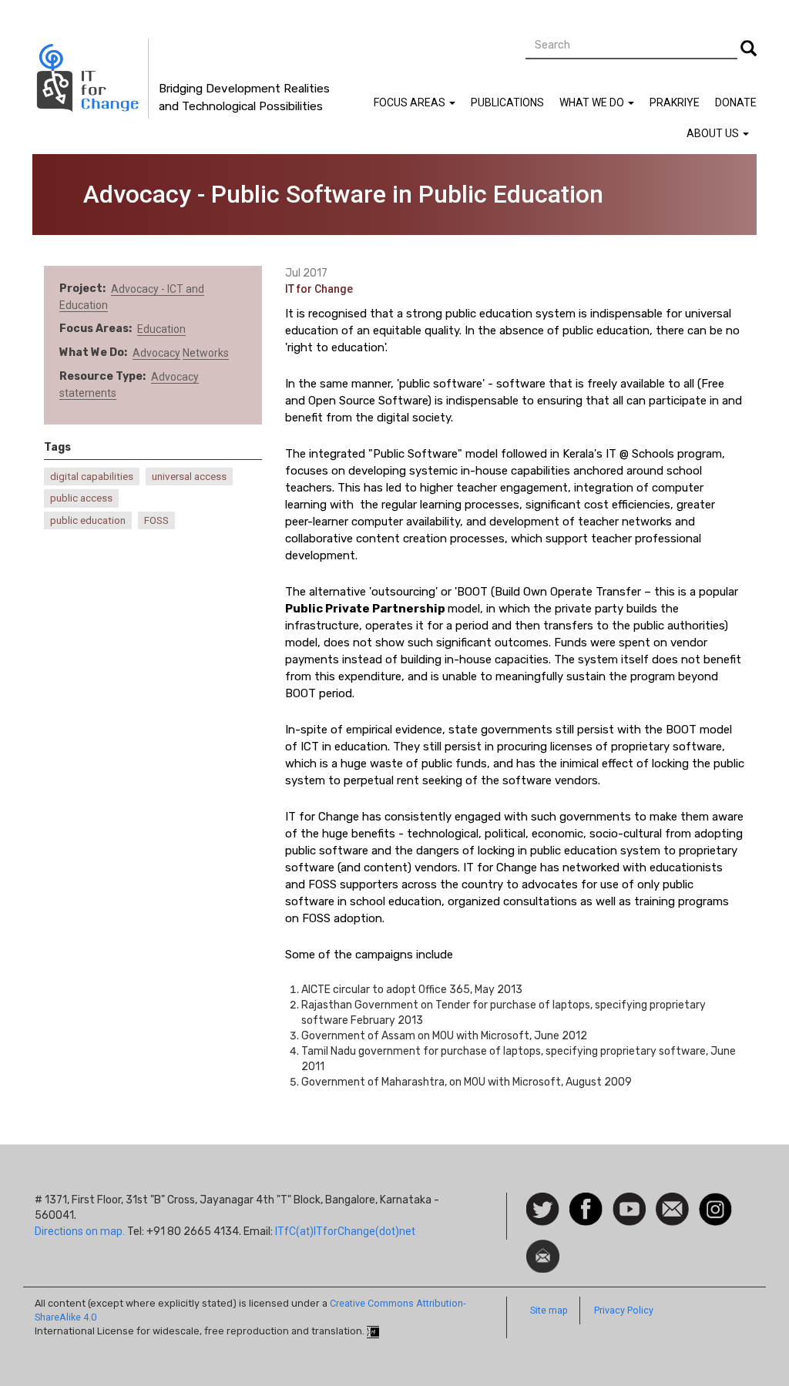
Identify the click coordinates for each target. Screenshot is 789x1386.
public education (88, 520)
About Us (714, 133)
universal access (189, 476)
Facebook (586, 1200)
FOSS (156, 520)
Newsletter (542, 1247)
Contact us (672, 1208)
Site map (549, 1310)
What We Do (592, 102)
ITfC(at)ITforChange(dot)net (345, 1231)
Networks (206, 353)
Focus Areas (411, 102)
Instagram (715, 1200)
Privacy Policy (623, 1310)
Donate (736, 102)
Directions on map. (80, 1231)
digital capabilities (91, 476)
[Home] (90, 79)
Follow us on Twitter (542, 1210)
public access (81, 498)
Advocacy (156, 353)
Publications (507, 102)
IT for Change (319, 289)
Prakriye (675, 102)
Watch (628, 1200)
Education (161, 329)
